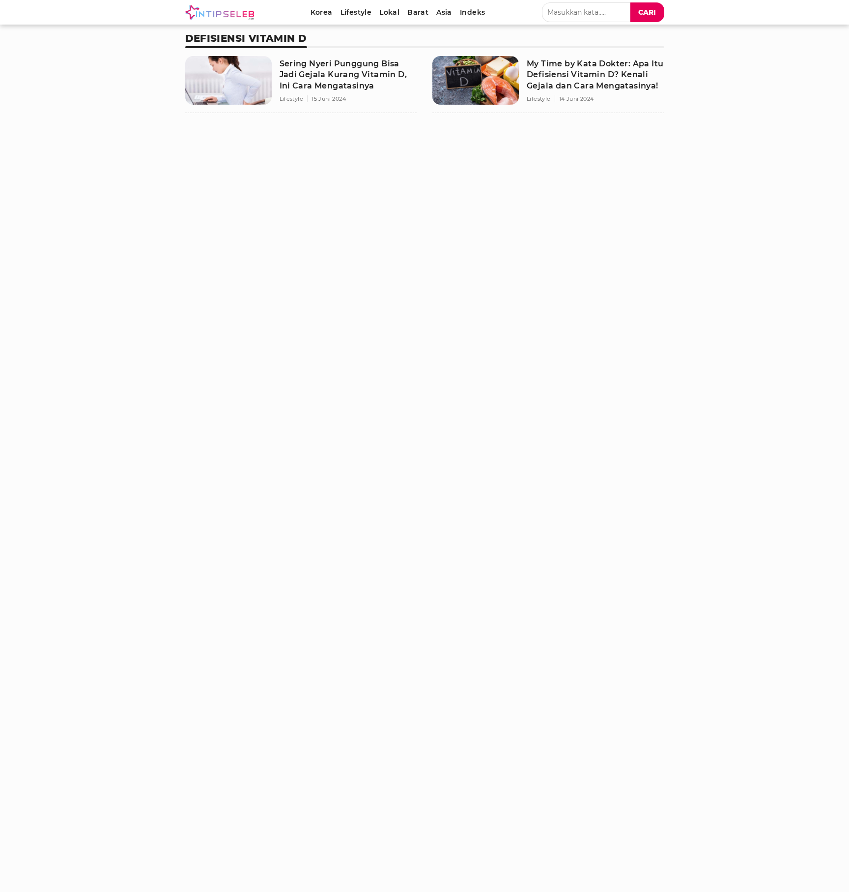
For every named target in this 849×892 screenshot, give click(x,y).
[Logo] (221, 12)
